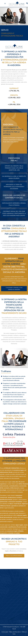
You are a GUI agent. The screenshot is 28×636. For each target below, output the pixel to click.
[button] (27, 3)
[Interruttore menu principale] (5, 3)
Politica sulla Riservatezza (15, 632)
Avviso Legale (5, 632)
